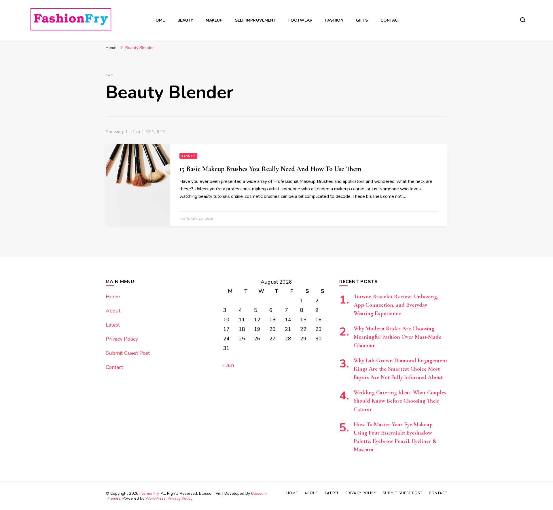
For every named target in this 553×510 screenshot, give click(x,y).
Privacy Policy (122, 338)
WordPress (155, 498)
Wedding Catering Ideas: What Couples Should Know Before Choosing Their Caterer (400, 401)
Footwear (300, 20)
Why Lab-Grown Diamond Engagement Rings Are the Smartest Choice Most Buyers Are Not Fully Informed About (400, 369)
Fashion (334, 20)
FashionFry (149, 493)
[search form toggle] (522, 19)
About (113, 310)
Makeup (214, 20)
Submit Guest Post (128, 353)
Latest (113, 324)
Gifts (362, 20)
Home (158, 20)
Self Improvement (255, 20)
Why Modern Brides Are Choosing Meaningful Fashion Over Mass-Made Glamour (397, 337)
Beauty (185, 20)
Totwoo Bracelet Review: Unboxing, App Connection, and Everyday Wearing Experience (396, 305)
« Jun (228, 365)
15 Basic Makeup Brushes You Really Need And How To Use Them (270, 169)
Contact (390, 20)
